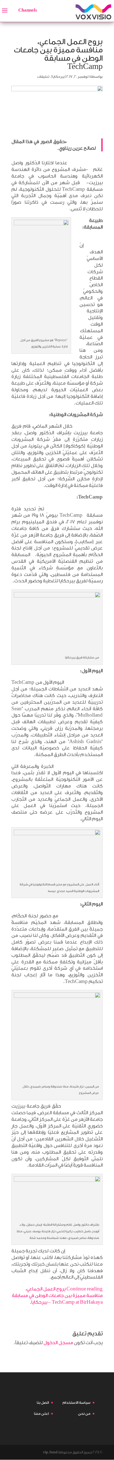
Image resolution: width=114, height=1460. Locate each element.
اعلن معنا (41, 1413)
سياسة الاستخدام (76, 1402)
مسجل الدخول (58, 1342)
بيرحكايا (58, 76)
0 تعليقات (44, 76)
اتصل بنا (43, 1402)
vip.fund (50, 1452)
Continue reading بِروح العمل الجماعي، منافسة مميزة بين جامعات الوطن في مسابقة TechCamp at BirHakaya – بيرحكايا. (57, 1295)
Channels (27, 10)
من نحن (84, 1413)
